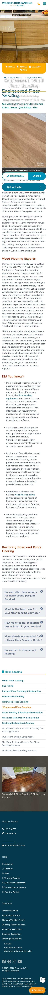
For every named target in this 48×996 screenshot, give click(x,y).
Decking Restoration (11, 934)
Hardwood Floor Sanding (15, 702)
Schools (7, 944)
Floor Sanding (13, 672)
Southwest (7, 984)
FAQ (6, 873)
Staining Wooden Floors (13, 920)
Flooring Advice (11, 892)
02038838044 (16, 176)
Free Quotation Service (15, 887)
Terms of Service (12, 878)
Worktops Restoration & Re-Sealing (20, 718)
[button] (44, 4)
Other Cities (7, 986)
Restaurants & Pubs (13, 947)
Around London (25, 986)
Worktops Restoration (12, 929)
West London (27, 981)
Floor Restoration (10, 910)
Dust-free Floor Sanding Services (19, 750)
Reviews (8, 869)
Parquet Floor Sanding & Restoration (21, 691)
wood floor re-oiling (25, 495)
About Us (8, 864)
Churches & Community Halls (17, 951)
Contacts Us (10, 833)
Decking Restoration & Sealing (18, 723)
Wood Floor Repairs (11, 915)
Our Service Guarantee (14, 883)
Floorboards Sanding (13, 696)
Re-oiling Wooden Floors (13, 924)
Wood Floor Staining (13, 680)
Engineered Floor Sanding (17, 707)
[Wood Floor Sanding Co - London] (17, 4)
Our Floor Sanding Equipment (17, 737)
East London (30, 984)
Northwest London (11, 981)
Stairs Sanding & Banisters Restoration (22, 712)
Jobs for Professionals (14, 845)
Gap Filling (7, 686)
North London (24, 978)
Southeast (18, 984)
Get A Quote (10, 829)
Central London (9, 978)
